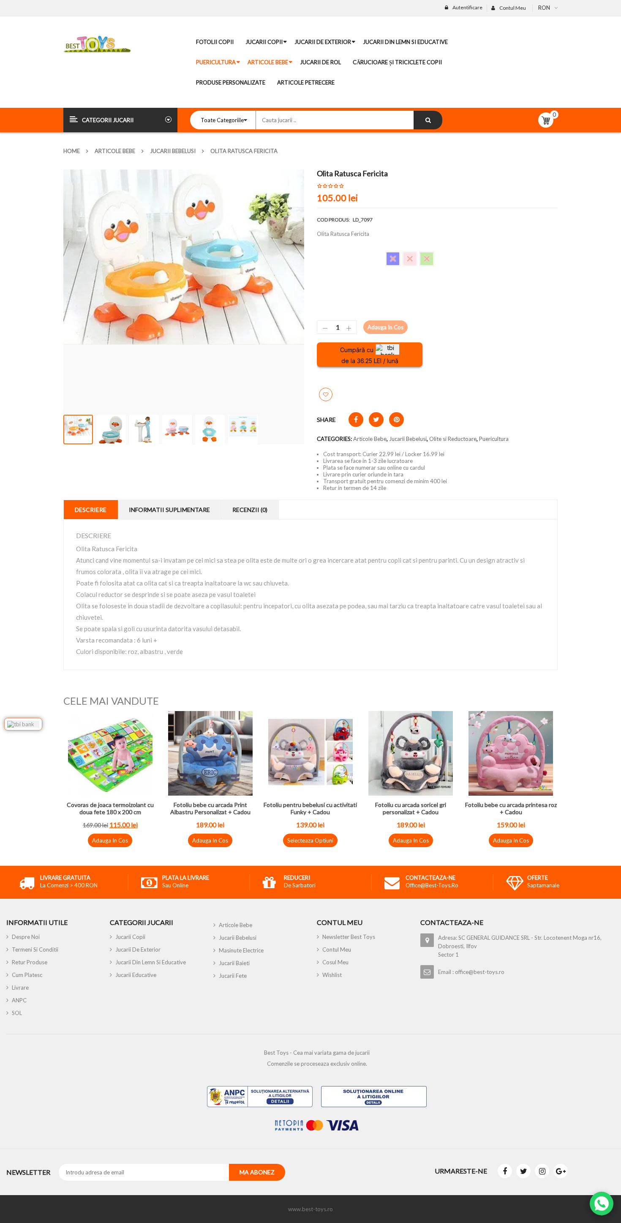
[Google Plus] (560, 1171)
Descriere (90, 509)
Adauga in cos (385, 327)
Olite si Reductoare (453, 438)
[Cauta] (428, 120)
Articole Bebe (115, 151)
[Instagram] (542, 1171)
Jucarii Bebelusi (173, 151)
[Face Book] (505, 1171)
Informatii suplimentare (169, 509)
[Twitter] (523, 1171)
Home (71, 151)
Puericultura (494, 438)
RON (544, 7)
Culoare (326, 254)
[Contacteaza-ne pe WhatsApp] (601, 1203)
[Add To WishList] (325, 394)
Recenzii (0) (249, 509)
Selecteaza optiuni (310, 840)
